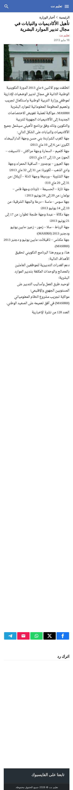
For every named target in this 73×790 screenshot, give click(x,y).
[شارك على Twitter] (49, 636)
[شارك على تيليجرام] (10, 636)
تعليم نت (56, 6)
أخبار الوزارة (47, 17)
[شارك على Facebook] (62, 636)
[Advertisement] (36, 475)
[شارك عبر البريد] (23, 636)
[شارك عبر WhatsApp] (36, 636)
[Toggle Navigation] (67, 6)
